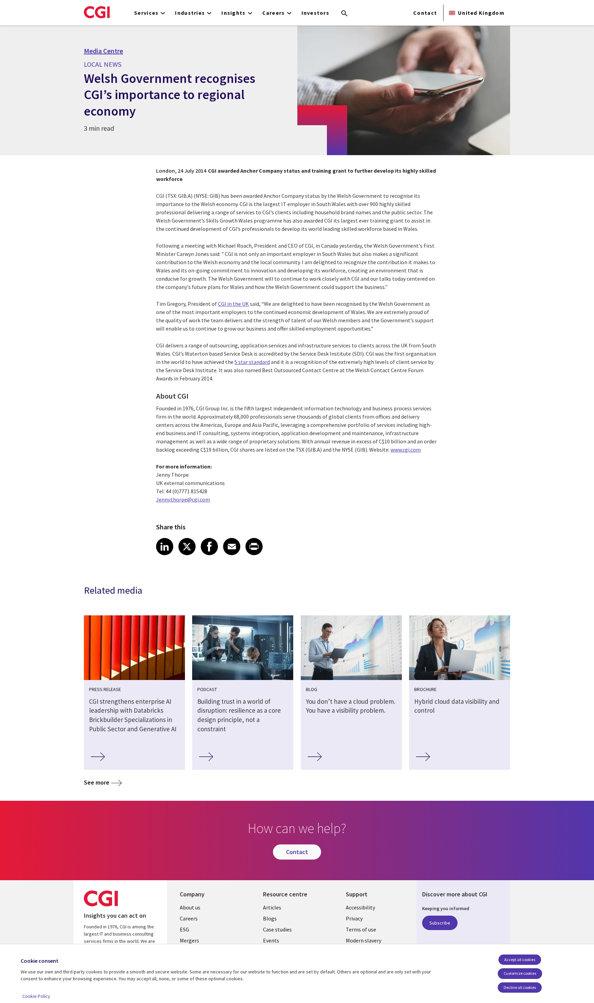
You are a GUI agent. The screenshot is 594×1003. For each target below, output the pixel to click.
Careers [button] (273, 12)
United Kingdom (481, 12)
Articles (272, 907)
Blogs (270, 918)
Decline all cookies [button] (520, 987)
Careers (189, 918)
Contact (425, 12)
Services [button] (146, 12)
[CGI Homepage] (97, 12)
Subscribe (439, 923)
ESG (184, 929)
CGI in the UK (233, 303)
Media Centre (103, 51)
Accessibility (360, 907)
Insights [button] (233, 12)
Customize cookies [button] (520, 973)
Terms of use (361, 929)
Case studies (277, 929)
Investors (315, 12)
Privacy (354, 918)
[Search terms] (344, 13)
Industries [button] (190, 12)
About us (190, 907)
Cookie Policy (36, 996)
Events (271, 940)
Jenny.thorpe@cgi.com (183, 499)
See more (96, 782)
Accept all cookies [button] (519, 959)
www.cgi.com (405, 449)
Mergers (189, 940)
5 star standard (252, 361)
